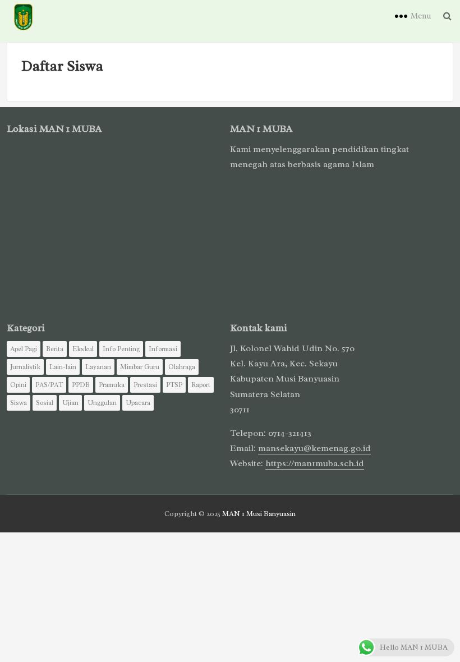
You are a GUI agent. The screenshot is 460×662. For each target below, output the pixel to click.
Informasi (163, 348)
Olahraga (181, 366)
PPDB (81, 384)
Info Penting (121, 348)
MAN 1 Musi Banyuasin (259, 513)
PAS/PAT (49, 384)
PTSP (174, 384)
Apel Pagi (23, 348)
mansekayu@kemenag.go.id (314, 448)
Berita (54, 348)
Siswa (18, 402)
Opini (18, 384)
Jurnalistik (25, 366)
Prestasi (145, 384)
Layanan (98, 366)
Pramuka (112, 384)
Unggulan (102, 402)
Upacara (138, 402)
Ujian (70, 402)
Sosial (44, 402)
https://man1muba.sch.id (314, 463)
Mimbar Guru (139, 366)
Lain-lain (62, 366)
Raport (200, 384)
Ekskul (83, 348)
